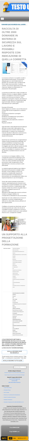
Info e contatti (6, 392)
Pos (14, 380)
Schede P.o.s (10, 372)
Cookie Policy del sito (8, 387)
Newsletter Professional (8, 399)
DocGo (24, 372)
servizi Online (14, 372)
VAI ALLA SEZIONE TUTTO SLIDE (12, 360)
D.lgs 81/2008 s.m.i (14, 431)
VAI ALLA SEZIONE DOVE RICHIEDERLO (14, 352)
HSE (16, 380)
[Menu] (2, 19)
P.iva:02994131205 (14, 427)
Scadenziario (18, 372)
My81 (22, 372)
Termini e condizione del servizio (10, 397)
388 (20, 372)
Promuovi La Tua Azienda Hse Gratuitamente (12, 394)
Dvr (12, 380)
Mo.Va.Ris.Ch (6, 372)
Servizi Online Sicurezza (15, 382)
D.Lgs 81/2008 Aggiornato (14, 379)
